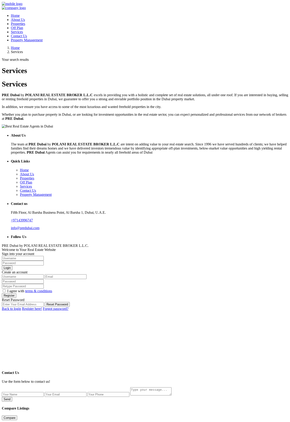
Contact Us (19, 36)
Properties (18, 24)
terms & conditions (38, 291)
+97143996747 (22, 220)
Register (9, 295)
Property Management (27, 40)
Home (15, 15)
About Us (18, 20)
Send (7, 399)
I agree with (29, 291)
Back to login (11, 309)
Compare (9, 418)
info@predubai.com (25, 228)
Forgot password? (55, 309)
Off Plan (17, 28)
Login (7, 268)
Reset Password (57, 304)
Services (17, 32)
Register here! (32, 309)
